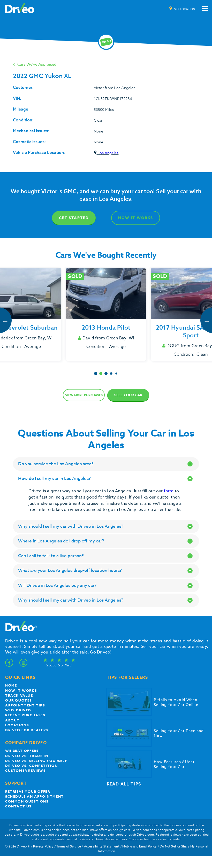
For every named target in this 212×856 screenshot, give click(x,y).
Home (11, 685)
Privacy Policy (43, 846)
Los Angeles (108, 152)
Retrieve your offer (27, 791)
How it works (21, 690)
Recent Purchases (25, 715)
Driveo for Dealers (26, 730)
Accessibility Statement (101, 846)
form (169, 491)
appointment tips (25, 705)
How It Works (135, 218)
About (12, 720)
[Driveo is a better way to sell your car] (19, 9)
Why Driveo (18, 710)
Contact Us (18, 806)
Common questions (27, 801)
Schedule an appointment (34, 796)
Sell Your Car (128, 395)
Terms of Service (68, 846)
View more (84, 395)
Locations (17, 725)
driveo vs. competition (31, 765)
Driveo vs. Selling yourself (36, 760)
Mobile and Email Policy (139, 846)
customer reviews (25, 770)
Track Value (19, 695)
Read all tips (124, 784)
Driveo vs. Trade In (26, 755)
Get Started (74, 218)
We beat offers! (22, 750)
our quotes (18, 700)
